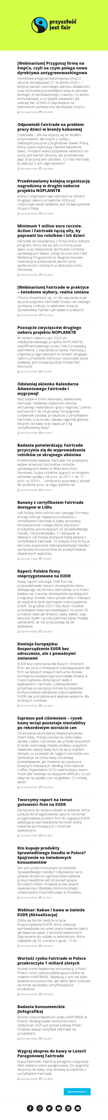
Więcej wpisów (76, 1091)
